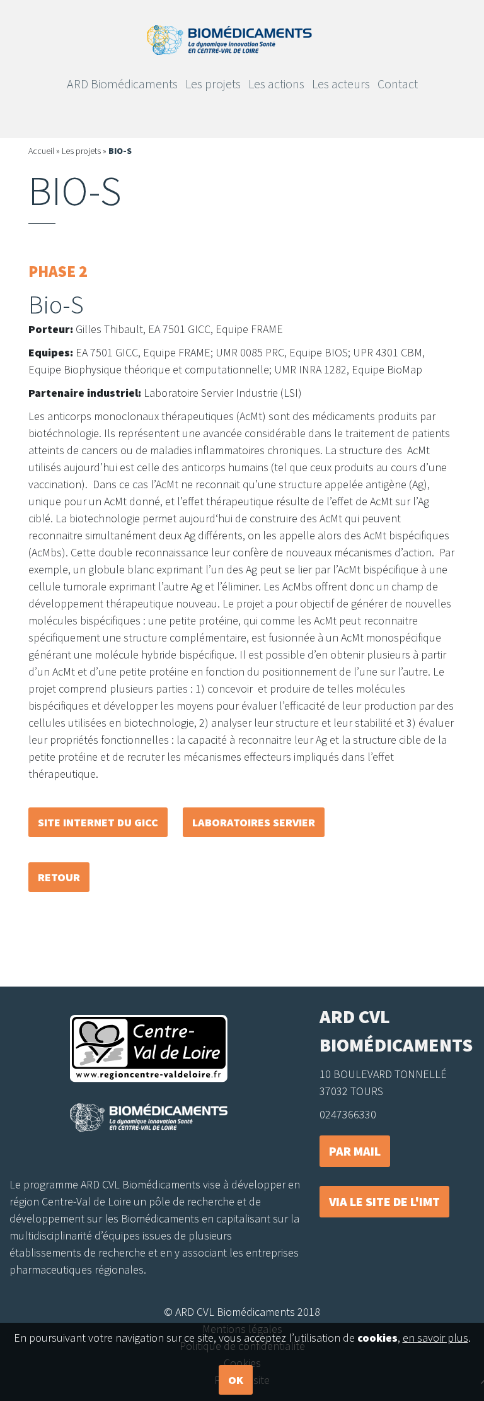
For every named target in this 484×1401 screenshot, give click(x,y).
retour (59, 877)
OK (235, 1380)
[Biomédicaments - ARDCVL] (229, 39)
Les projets (81, 150)
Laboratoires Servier (253, 822)
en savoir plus (435, 1337)
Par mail (355, 1151)
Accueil (41, 150)
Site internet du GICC (98, 822)
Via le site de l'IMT (384, 1201)
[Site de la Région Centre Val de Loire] (149, 1048)
